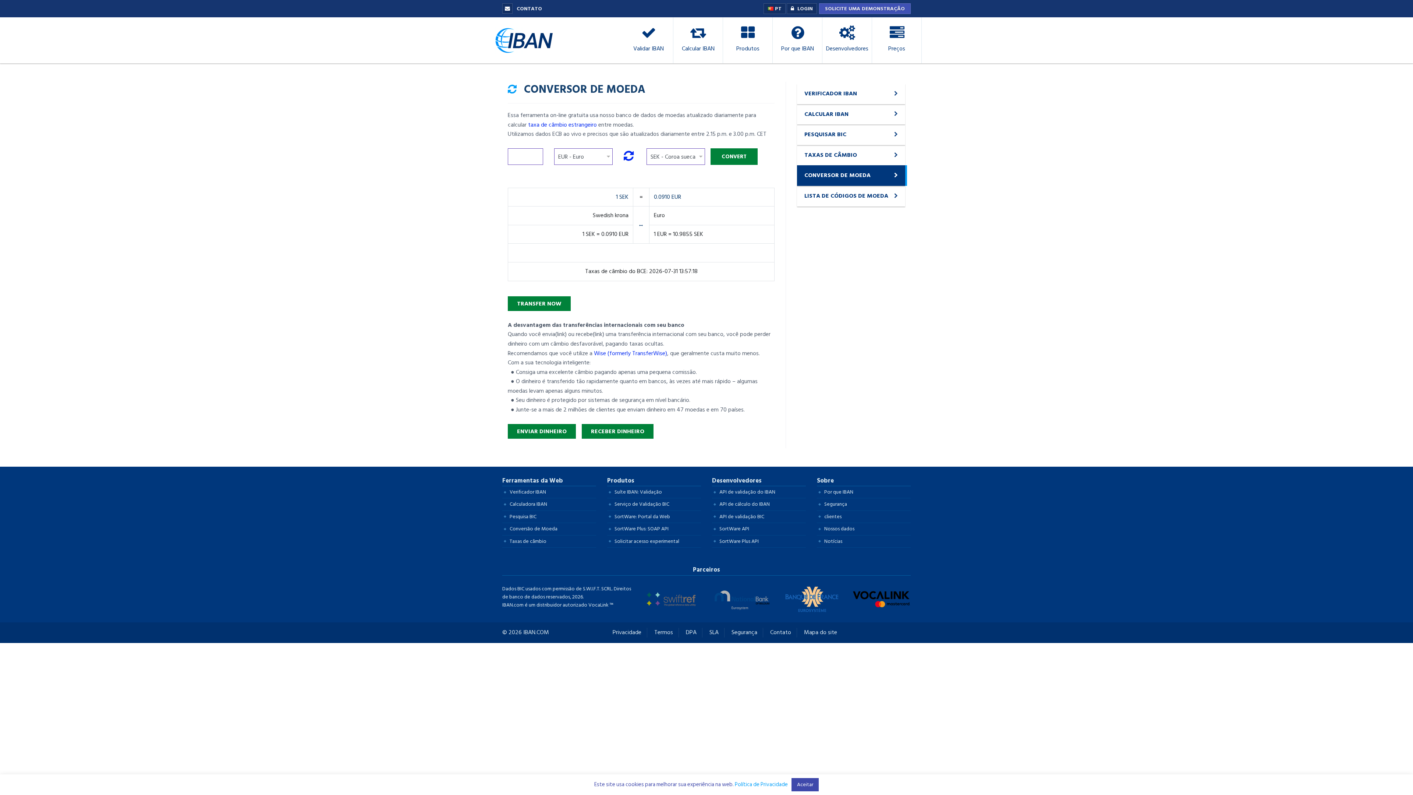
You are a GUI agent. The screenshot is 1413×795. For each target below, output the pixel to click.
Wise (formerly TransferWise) (630, 353)
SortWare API (734, 528)
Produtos (620, 481)
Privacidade (627, 632)
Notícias (833, 541)
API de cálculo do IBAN (744, 504)
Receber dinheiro (617, 431)
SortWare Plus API (739, 541)
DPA (691, 632)
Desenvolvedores (737, 481)
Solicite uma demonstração (865, 8)
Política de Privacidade (761, 784)
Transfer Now (539, 303)
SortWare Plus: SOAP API (642, 528)
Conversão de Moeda (533, 528)
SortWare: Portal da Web (642, 516)
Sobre (825, 481)
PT (777, 8)
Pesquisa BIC (523, 516)
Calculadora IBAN (528, 504)
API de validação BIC (741, 516)
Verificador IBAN (528, 492)
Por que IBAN (838, 492)
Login (805, 8)
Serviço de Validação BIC (642, 504)
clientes (833, 516)
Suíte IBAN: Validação (638, 492)
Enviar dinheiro (542, 431)
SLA (714, 632)
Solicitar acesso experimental (647, 541)
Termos (663, 632)
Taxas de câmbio (528, 541)
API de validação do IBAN (747, 492)
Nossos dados (839, 528)
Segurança (835, 504)
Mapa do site (820, 632)
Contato (528, 8)
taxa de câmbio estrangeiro (562, 125)
